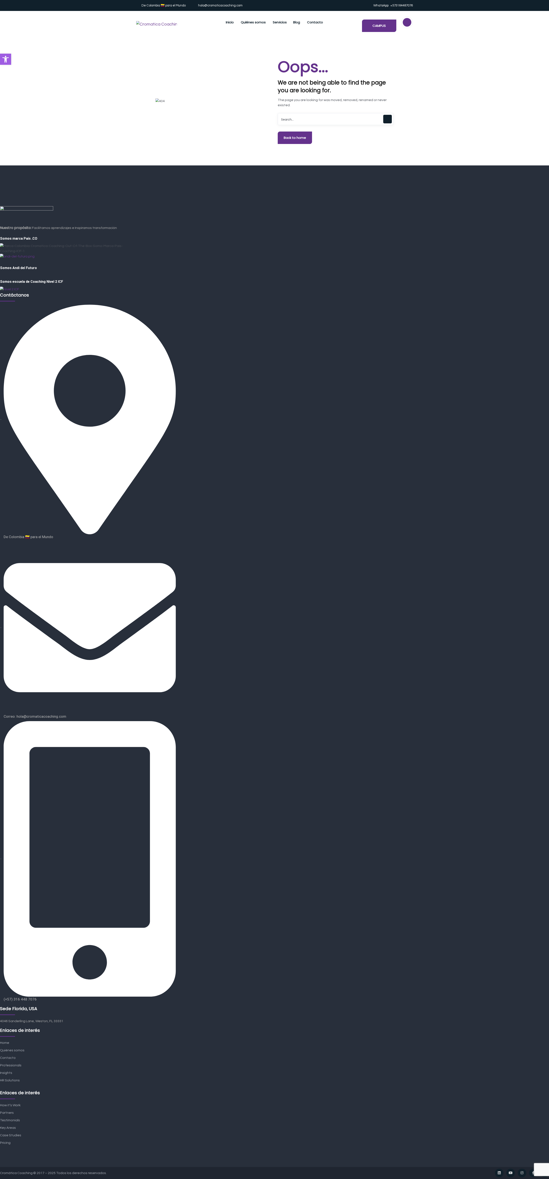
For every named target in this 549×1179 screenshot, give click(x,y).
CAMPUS (379, 25)
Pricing (5, 1142)
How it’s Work (10, 1105)
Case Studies (10, 1135)
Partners (7, 1112)
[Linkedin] (499, 1173)
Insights (6, 1073)
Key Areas (8, 1127)
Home (4, 1042)
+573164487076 (401, 5)
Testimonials (10, 1120)
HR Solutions (10, 1080)
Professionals (10, 1065)
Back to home (295, 137)
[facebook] (533, 1173)
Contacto (8, 1057)
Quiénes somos (12, 1050)
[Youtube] (510, 1173)
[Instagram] (522, 1173)
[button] (5, 59)
